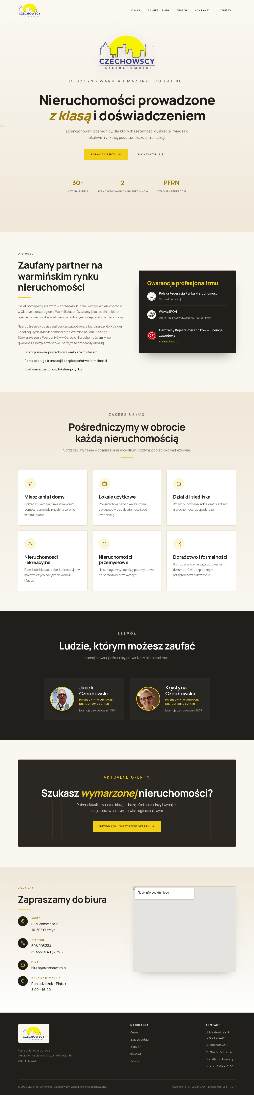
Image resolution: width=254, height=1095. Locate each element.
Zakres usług (158, 10)
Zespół (182, 10)
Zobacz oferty (103, 154)
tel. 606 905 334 (216, 1045)
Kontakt (202, 10)
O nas (135, 10)
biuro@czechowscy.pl (48, 967)
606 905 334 (41, 945)
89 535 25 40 (41, 952)
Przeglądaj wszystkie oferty (124, 826)
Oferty (226, 10)
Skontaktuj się (150, 154)
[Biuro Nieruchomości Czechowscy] (29, 10)
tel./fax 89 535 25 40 (220, 1052)
